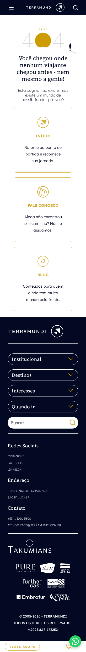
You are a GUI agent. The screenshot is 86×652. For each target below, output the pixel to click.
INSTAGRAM (16, 456)
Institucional (26, 359)
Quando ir (23, 406)
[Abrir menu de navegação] (13, 8)
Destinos (22, 375)
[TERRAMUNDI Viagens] (45, 7)
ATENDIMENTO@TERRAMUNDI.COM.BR (34, 525)
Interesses (23, 390)
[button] (75, 641)
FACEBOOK (15, 463)
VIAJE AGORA (22, 646)
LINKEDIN (15, 469)
